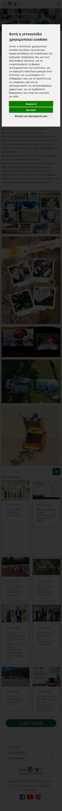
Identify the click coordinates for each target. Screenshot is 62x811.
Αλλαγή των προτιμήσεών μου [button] (31, 116)
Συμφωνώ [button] (31, 104)
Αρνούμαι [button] (31, 110)
